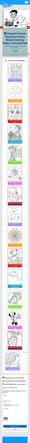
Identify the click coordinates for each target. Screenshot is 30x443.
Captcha (6, 420)
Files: (5, 403)
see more (25, 352)
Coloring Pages (19, 5)
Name (5, 395)
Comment (6, 408)
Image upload (7, 401)
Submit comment (15, 426)
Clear (15, 429)
